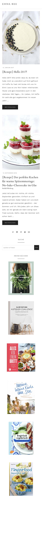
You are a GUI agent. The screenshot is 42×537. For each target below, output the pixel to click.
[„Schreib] (29, 232)
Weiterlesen (10, 107)
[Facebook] (13, 232)
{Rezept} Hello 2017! (14, 72)
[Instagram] (25, 232)
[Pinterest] (21, 232)
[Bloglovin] (17, 232)
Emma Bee (9, 4)
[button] (38, 4)
